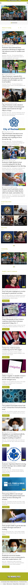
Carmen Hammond (6, 103)
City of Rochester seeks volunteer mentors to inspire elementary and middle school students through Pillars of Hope (13, 108)
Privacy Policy (15, 583)
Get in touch (22, 583)
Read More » (5, 300)
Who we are (9, 583)
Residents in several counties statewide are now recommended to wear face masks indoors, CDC (13, 557)
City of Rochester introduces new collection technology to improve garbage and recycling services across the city (12, 136)
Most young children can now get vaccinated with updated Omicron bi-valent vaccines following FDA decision (13, 497)
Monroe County (6, 7)
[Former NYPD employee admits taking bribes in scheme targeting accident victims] (20, 221)
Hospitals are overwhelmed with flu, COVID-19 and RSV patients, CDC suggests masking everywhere (13, 436)
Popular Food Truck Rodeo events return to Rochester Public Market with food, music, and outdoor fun (12, 191)
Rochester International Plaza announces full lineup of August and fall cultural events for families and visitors (13, 16)
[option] (14, 13)
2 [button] (14, 245)
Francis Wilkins (6, 289)
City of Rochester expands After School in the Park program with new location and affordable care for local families (13, 79)
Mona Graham (5, 74)
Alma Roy (5, 45)
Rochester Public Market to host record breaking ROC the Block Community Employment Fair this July (14, 164)
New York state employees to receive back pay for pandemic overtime (13, 292)
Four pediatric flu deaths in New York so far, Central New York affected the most (14, 408)
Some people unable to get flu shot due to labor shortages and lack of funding (14, 528)
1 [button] (11, 22)
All (18, 27)
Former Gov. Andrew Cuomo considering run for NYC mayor (12, 349)
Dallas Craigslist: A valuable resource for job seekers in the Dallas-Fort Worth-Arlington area (14, 378)
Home (4, 583)
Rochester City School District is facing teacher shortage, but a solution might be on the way (14, 466)
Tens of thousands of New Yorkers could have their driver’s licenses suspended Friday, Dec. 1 (13, 321)
